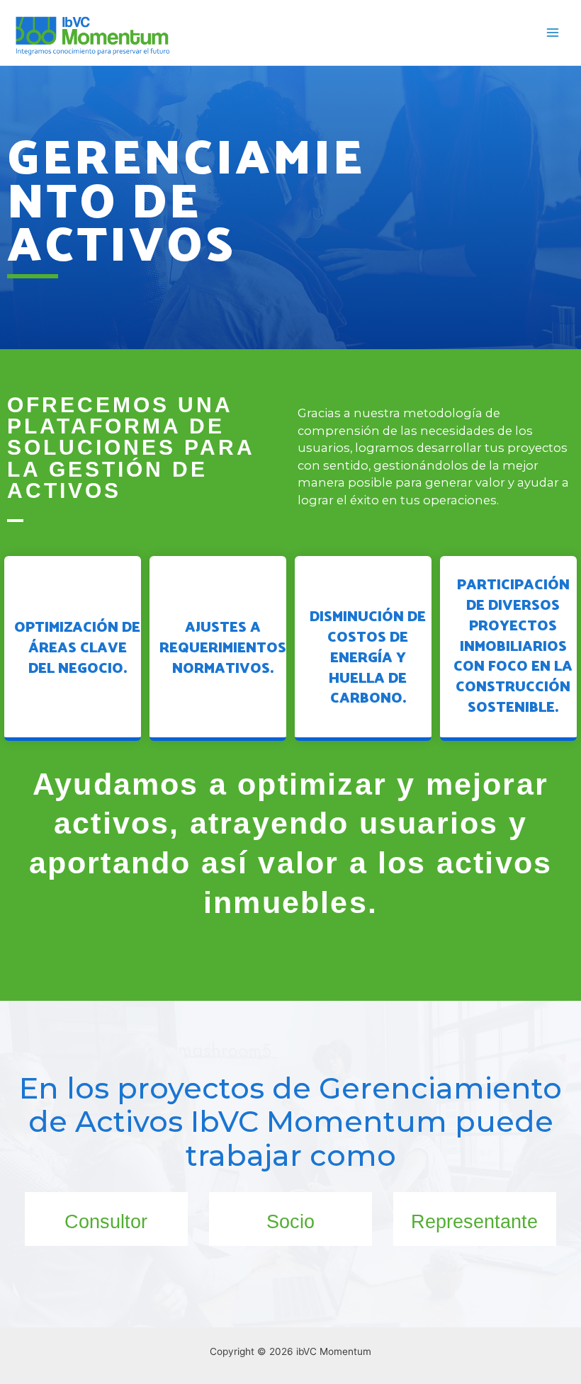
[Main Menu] (553, 32)
